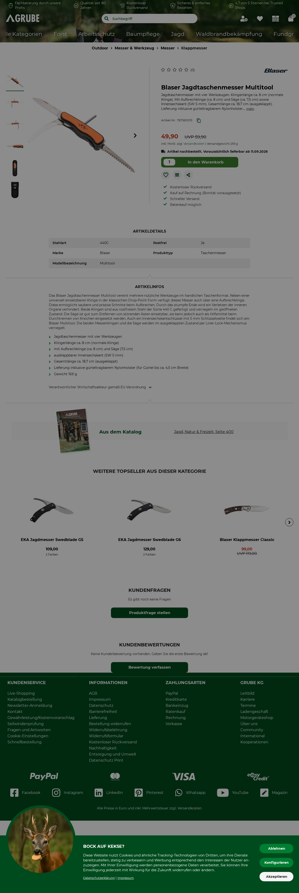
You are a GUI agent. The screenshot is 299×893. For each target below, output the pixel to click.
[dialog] (149, 446)
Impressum (125, 878)
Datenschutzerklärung (99, 878)
